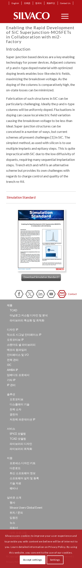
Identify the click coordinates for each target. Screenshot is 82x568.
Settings (55, 559)
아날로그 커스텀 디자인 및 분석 (29, 315)
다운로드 (15, 468)
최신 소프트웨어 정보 (23, 473)
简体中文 (51, 3)
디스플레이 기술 (19, 404)
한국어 (38, 3)
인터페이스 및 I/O (18, 354)
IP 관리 (11, 385)
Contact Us (65, 3)
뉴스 (12, 522)
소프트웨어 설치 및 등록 (24, 478)
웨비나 (14, 488)
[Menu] (63, 16)
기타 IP (11, 380)
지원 (9, 458)
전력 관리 (13, 359)
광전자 (14, 414)
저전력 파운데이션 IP (22, 419)
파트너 (14, 527)
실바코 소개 (14, 497)
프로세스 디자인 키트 (23, 463)
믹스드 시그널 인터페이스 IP (24, 334)
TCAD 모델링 (18, 438)
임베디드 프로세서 (18, 375)
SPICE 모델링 (18, 433)
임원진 (14, 517)
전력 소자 (15, 409)
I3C (9, 364)
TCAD (13, 310)
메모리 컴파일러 (17, 349)
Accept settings (32, 559)
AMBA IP (12, 370)
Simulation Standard (21, 197)
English (15, 3)
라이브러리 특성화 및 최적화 (27, 320)
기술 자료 (15, 483)
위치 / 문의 (16, 512)
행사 (12, 502)
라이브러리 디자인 (21, 443)
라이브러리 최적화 (21, 448)
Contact (62, 294)
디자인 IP (12, 329)
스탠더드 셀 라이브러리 (21, 344)
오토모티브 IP (15, 339)
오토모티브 (16, 399)
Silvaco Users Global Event (26, 507)
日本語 (27, 3)
